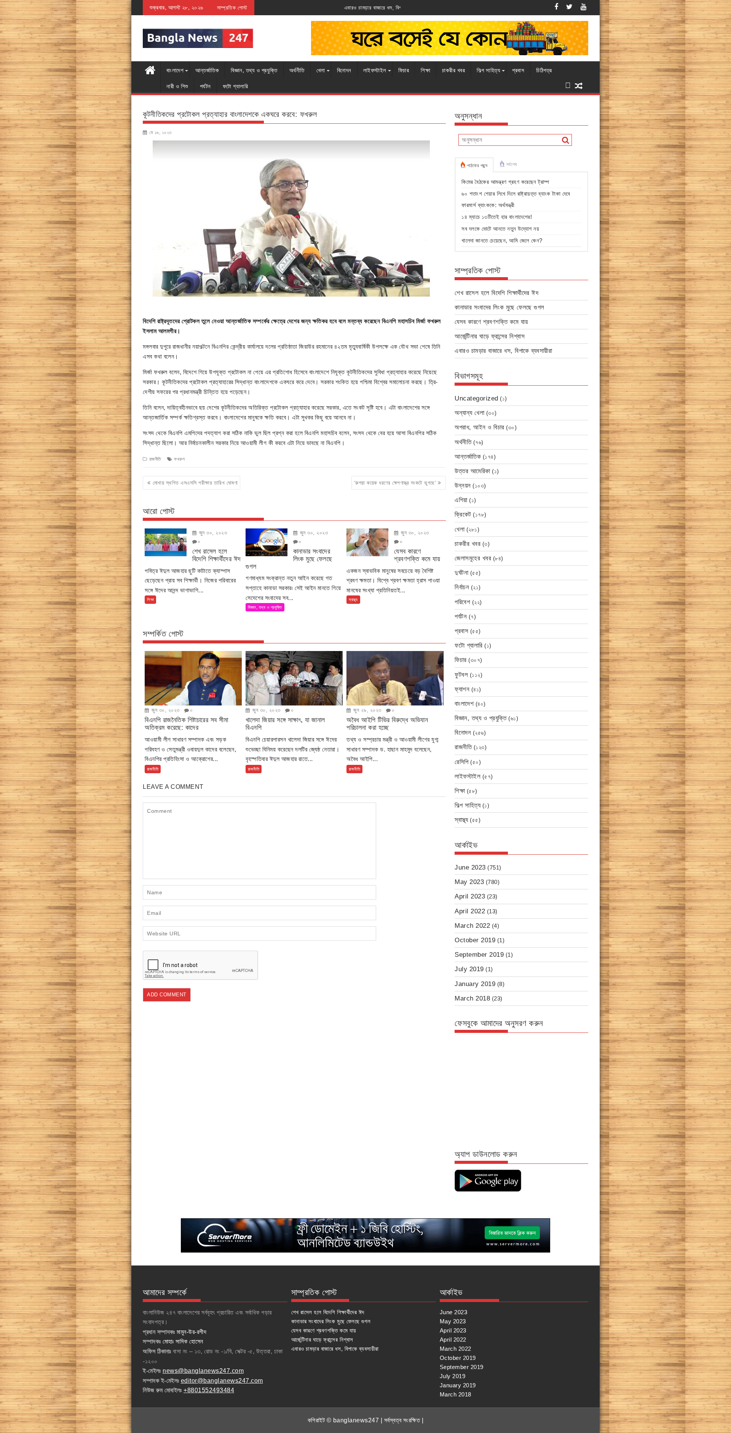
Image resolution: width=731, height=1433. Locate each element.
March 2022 (472, 925)
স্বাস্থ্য (353, 599)
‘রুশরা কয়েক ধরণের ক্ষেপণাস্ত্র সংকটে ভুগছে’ (395, 483)
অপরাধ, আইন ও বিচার (479, 427)
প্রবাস (518, 70)
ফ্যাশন (462, 689)
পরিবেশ (462, 602)
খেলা (320, 70)
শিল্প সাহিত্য (488, 70)
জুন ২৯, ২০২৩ (366, 710)
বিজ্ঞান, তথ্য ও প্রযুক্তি (254, 70)
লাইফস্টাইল (374, 70)
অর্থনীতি (297, 70)
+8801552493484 (209, 1390)
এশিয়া (461, 500)
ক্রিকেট (463, 514)
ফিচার (403, 70)
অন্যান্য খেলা (469, 412)
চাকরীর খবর (453, 70)
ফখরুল (179, 459)
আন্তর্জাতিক (207, 70)
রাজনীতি (155, 459)
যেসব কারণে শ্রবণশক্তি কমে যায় (491, 322)
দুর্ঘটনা (461, 572)
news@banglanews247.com (203, 1371)
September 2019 (479, 954)
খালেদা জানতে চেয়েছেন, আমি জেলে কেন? (502, 240)
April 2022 (470, 911)
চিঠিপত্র (544, 70)
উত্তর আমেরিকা (472, 471)
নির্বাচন (462, 587)
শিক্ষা (425, 70)
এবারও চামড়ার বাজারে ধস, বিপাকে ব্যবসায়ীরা (284, 8)
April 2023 (470, 896)
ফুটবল (461, 674)
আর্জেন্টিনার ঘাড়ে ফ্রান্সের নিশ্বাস (490, 336)
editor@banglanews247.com (222, 1380)
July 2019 (469, 969)
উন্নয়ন (463, 485)
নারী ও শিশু (177, 86)
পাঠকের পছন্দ (477, 165)
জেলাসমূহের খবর (473, 558)
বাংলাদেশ (175, 70)
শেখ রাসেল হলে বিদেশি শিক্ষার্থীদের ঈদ (496, 293)
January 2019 (475, 984)
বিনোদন (344, 70)
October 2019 (475, 940)
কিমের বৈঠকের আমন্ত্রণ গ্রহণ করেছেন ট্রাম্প (505, 182)
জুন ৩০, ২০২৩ (212, 533)
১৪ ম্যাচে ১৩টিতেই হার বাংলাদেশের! (496, 217)
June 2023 (470, 867)
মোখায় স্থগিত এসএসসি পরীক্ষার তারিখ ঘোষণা (195, 483)
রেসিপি (462, 762)
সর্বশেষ (511, 164)
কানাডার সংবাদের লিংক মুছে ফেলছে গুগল (499, 307)
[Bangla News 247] (150, 69)
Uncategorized (476, 398)
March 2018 (472, 998)
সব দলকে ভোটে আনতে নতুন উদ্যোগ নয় (500, 228)
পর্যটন (205, 86)
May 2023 (469, 882)
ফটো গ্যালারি (235, 86)
